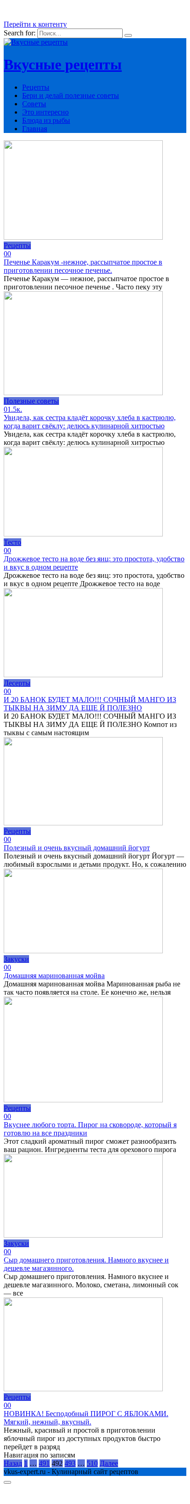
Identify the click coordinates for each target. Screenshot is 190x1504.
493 (70, 1463)
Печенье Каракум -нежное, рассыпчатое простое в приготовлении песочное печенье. (83, 266)
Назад (13, 1463)
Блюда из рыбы (46, 120)
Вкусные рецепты (63, 64)
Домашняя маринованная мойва (54, 976)
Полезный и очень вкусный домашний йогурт (77, 848)
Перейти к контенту (35, 24)
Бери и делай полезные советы (70, 95)
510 (92, 1463)
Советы (34, 104)
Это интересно (45, 112)
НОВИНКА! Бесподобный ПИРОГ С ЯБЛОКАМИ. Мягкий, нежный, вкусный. (86, 1418)
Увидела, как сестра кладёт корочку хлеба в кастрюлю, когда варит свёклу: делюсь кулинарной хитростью (90, 422)
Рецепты (35, 87)
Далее (109, 1463)
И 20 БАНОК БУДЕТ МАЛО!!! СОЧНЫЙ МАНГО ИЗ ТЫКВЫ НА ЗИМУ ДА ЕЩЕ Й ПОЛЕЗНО (90, 704)
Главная (34, 129)
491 (44, 1463)
